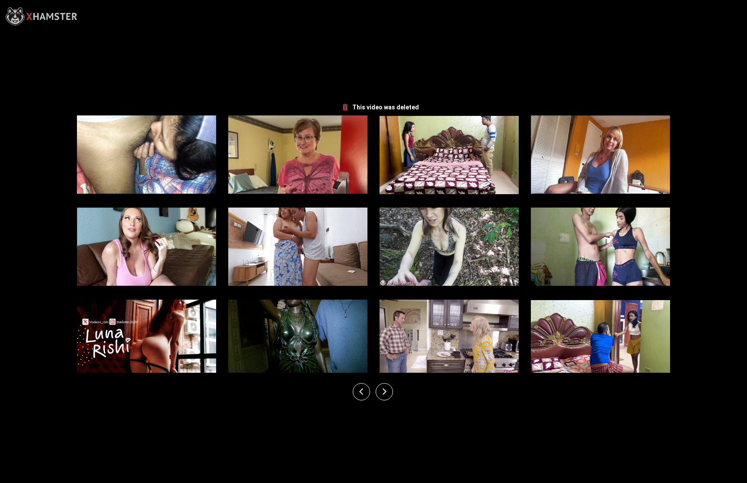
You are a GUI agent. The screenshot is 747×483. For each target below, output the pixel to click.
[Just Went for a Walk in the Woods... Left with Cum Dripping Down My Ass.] (449, 247)
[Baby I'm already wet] (146, 155)
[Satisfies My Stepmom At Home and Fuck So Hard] (297, 247)
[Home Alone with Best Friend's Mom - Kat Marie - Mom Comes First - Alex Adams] (146, 247)
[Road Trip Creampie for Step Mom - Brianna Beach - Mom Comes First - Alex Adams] (600, 155)
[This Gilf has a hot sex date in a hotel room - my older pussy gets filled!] (297, 155)
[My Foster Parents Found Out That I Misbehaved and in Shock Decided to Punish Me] (146, 339)
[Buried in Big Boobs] (297, 339)
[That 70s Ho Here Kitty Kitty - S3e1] (449, 339)
